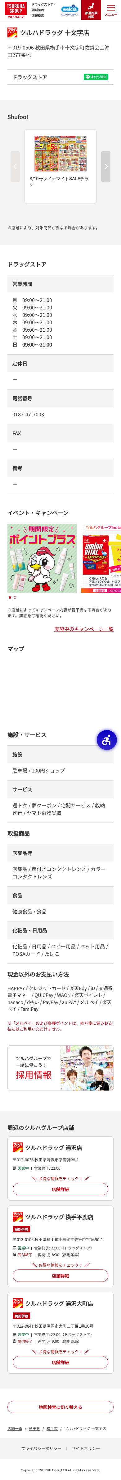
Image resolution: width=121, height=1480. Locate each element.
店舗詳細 (60, 1189)
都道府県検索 (91, 15)
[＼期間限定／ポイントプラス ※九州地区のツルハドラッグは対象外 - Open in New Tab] (42, 527)
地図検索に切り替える (60, 1407)
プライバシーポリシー (41, 1448)
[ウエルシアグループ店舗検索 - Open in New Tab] (70, 8)
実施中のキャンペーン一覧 (84, 628)
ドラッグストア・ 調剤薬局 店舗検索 (44, 10)
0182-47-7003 (28, 414)
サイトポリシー (86, 1448)
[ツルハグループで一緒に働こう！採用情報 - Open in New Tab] (60, 1068)
